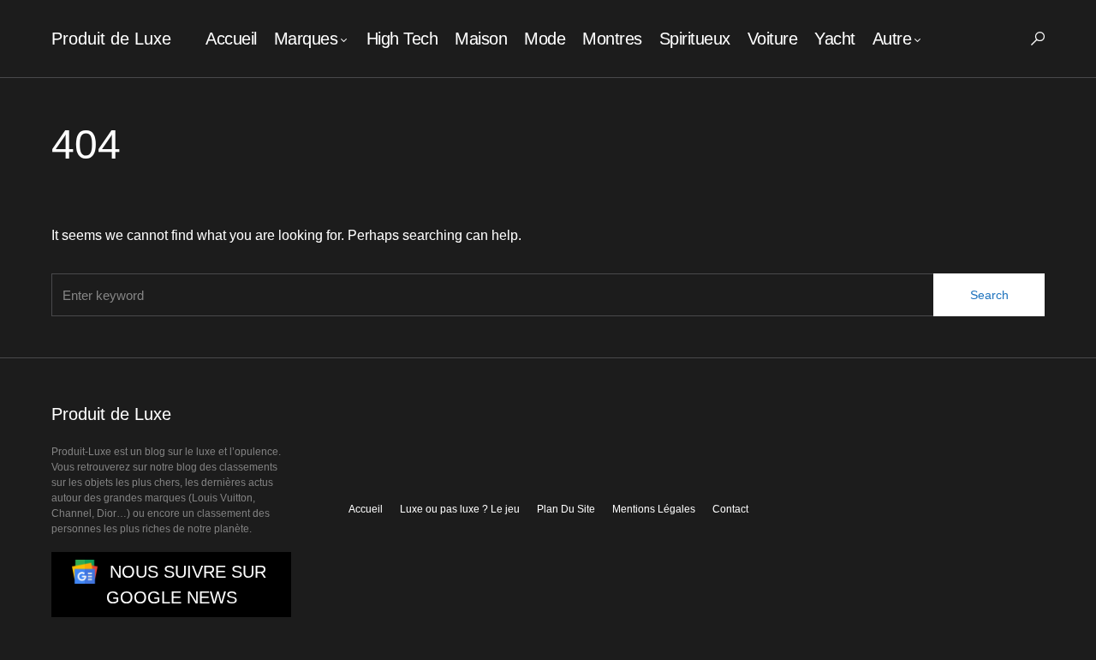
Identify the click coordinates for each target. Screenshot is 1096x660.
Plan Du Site (566, 509)
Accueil (365, 509)
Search (989, 295)
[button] (1038, 38)
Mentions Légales (653, 509)
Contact (730, 509)
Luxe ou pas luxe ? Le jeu (460, 509)
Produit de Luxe (111, 38)
